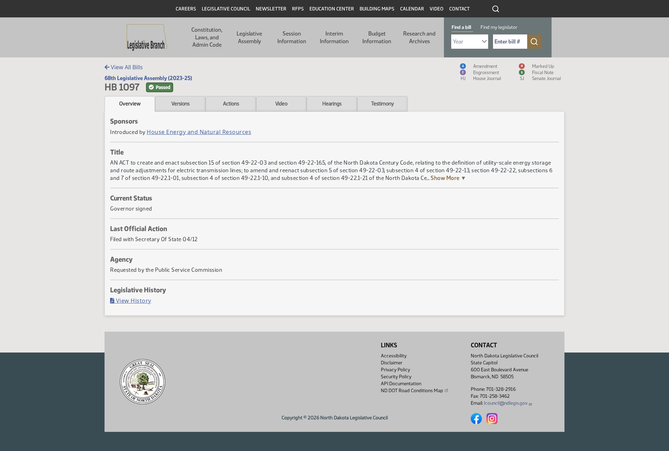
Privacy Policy (395, 370)
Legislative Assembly (249, 37)
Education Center (331, 9)
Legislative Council (226, 9)
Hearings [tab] (331, 104)
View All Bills (126, 67)
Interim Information (334, 37)
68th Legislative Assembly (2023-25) (148, 78)
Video (437, 9)
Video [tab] (281, 104)
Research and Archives (419, 37)
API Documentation (401, 384)
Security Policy (396, 377)
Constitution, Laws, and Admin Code (206, 37)
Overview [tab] (129, 104)
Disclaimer (391, 363)
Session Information (291, 37)
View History (132, 300)
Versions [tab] (180, 104)
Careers (186, 9)
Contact (459, 9)
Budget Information (376, 37)
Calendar (412, 9)
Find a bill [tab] (461, 27)
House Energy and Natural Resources (199, 132)
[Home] (146, 38)
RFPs (298, 9)
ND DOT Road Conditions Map (412, 391)
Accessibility (394, 356)
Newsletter (271, 9)
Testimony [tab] (382, 104)
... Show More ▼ (447, 178)
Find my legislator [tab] (498, 27)
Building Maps (377, 9)
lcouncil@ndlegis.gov (506, 403)
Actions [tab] (231, 104)
